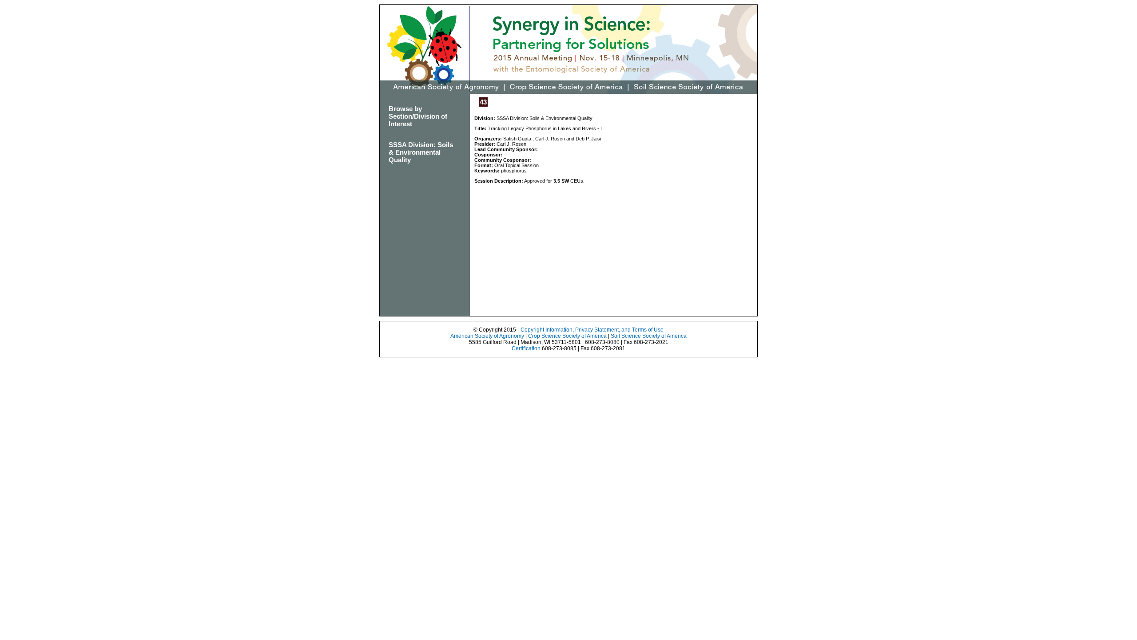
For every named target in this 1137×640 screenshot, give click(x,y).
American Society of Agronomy (487, 336)
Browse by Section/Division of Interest (418, 116)
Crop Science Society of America (567, 336)
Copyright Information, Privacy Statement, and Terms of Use (592, 330)
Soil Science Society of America (649, 336)
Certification (526, 348)
